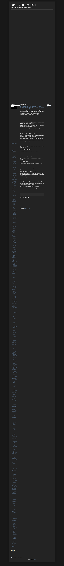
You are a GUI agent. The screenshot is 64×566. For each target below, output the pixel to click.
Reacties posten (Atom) (27, 208)
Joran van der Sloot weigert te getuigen (14, 418)
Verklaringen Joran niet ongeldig (14, 330)
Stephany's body (14, 488)
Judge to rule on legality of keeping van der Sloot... (14, 297)
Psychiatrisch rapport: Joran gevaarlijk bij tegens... (14, 382)
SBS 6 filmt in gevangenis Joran (14, 170)
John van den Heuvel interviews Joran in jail (14, 239)
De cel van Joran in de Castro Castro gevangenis (14, 518)
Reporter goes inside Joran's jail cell (14, 480)
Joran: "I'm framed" (13, 420)
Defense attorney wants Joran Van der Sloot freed (14, 249)
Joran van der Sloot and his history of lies (14, 307)
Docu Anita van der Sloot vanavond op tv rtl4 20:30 (14, 407)
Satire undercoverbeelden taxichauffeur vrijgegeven (14, 475)
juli (12, 152)
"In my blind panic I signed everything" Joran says (14, 277)
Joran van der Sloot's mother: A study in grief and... (14, 233)
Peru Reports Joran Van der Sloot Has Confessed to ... (14, 445)
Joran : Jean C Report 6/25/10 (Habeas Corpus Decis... (14, 203)
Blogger (35, 559)
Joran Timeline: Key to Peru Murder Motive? (14, 509)
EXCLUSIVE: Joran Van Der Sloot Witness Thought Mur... (14, 196)
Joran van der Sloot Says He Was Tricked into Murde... (14, 428)
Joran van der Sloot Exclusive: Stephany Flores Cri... (14, 360)
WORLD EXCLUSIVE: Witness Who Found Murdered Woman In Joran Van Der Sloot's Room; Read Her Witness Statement (32, 107)
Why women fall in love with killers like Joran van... (14, 222)
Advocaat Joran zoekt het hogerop (14, 252)
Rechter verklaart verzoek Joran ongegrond (14, 207)
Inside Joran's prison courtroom (14, 200)
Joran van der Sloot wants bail (14, 246)
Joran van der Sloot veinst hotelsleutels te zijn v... (14, 494)
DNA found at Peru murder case (14, 236)
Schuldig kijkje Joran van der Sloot (14, 486)
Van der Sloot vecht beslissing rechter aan (14, 158)
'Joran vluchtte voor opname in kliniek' (14, 534)
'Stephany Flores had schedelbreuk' (14, 336)
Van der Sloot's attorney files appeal (14, 156)
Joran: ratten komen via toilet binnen (14, 449)
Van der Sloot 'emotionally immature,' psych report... (14, 394)
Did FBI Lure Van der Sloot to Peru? (14, 281)
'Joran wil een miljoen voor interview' (14, 164)
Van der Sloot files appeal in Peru (14, 162)
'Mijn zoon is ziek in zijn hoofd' (14, 544)
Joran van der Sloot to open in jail (14, 469)
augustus (13, 151)
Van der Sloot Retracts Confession (14, 345)
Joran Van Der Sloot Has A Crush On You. (14, 167)
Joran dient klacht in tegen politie (14, 274)
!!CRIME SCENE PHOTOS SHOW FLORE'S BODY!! (14, 263)
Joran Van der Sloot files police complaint (14, 255)
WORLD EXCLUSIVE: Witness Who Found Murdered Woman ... (14, 191)
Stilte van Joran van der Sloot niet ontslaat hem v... (14, 290)
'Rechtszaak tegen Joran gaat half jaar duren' (14, 211)
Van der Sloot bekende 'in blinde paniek (14, 454)
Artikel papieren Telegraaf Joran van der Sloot (14, 400)
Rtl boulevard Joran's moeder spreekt (14, 415)
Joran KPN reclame (13, 309)
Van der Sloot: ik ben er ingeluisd (14, 439)
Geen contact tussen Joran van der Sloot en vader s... (14, 483)
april (13, 546)
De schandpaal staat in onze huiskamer (14, 434)
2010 (12, 150)
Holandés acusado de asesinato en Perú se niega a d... (14, 312)
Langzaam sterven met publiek (14, 271)
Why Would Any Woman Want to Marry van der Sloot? (14, 287)
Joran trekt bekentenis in (14, 410)
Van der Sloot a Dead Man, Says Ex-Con (14, 452)
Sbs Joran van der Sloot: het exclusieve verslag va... (14, 471)
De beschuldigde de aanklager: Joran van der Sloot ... (14, 300)
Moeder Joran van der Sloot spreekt (14, 368)
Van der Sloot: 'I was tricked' (14, 431)
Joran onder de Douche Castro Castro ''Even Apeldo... (14, 364)
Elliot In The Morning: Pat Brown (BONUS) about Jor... (14, 226)
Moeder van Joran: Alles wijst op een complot (14, 541)
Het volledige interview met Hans (14, 513)
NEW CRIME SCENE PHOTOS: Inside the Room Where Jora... (14, 371)
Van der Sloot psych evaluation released (14, 293)
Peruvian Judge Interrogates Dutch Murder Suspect (14, 340)
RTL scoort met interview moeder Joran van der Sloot (14, 322)
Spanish (39, 116)
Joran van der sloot (23, 4)
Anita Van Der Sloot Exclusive (14, 269)
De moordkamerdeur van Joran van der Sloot (14, 386)
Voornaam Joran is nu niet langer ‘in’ (14, 528)
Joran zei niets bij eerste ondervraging (14, 412)
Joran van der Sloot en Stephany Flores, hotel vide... (14, 491)
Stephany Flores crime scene (14, 478)
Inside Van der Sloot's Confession (14, 521)
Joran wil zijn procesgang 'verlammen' (14, 173)
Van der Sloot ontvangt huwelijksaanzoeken (14, 397)
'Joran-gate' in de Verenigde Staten (14, 352)
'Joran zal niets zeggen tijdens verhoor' (14, 463)
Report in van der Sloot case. (14, 316)
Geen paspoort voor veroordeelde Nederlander (14, 283)
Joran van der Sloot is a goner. (14, 457)
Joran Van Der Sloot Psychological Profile (14, 229)
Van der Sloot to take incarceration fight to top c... (14, 180)
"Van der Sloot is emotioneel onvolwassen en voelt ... (14, 390)
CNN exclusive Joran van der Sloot (14, 423)
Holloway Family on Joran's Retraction (14, 187)
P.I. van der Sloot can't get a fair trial (14, 266)
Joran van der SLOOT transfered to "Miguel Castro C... (14, 503)
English (42, 116)
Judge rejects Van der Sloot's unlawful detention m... (14, 184)
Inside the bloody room (14, 466)
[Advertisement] (38, 203)
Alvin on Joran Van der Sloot (14, 354)
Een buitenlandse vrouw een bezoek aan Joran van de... (14, 176)
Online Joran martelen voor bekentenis (14, 436)
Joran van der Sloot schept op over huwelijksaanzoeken (14, 376)
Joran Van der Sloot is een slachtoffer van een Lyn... (14, 259)
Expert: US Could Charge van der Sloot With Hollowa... (14, 525)
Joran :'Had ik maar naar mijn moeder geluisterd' (14, 404)
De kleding (13, 511)
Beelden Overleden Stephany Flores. (14, 499)
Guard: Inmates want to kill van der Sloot (14, 379)
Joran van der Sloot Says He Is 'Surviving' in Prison (14, 333)
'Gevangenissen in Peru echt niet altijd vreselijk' (14, 304)
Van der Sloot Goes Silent (14, 343)
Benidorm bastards (14, 143)
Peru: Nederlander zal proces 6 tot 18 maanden (14, 218)
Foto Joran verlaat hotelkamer (14, 506)
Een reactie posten (23, 199)
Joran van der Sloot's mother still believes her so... (14, 537)
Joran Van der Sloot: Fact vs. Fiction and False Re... (14, 442)
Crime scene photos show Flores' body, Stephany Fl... (14, 318)
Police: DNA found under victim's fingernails (14, 242)
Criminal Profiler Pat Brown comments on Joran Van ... (14, 356)
